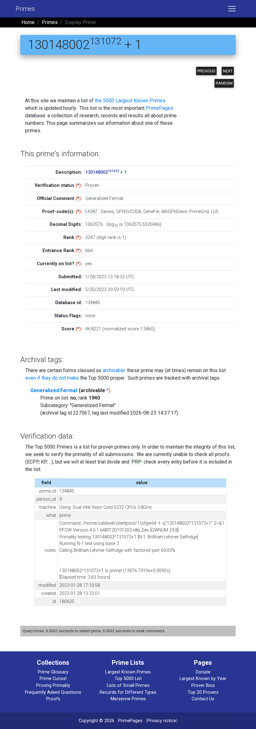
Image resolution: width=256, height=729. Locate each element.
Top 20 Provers (203, 692)
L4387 (91, 211)
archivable (114, 370)
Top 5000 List (128, 678)
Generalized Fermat (53, 390)
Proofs (53, 699)
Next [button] (228, 71)
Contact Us (203, 699)
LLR (214, 211)
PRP (136, 462)
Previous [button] (206, 71)
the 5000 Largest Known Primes (130, 101)
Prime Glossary (53, 672)
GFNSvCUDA (128, 211)
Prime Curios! (53, 678)
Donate (203, 672)
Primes (25, 8)
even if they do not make (52, 378)
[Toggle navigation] (232, 9)
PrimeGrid (199, 211)
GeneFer (151, 211)
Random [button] (224, 83)
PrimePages (159, 108)
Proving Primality (53, 685)
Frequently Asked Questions (53, 692)
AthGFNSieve (174, 211)
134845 (92, 302)
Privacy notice (161, 720)
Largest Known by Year (203, 678)
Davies (107, 211)
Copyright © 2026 (96, 720)
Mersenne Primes (128, 699)
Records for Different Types (128, 692)
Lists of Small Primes (128, 685)
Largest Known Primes (128, 672)
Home (28, 22)
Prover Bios (203, 685)
